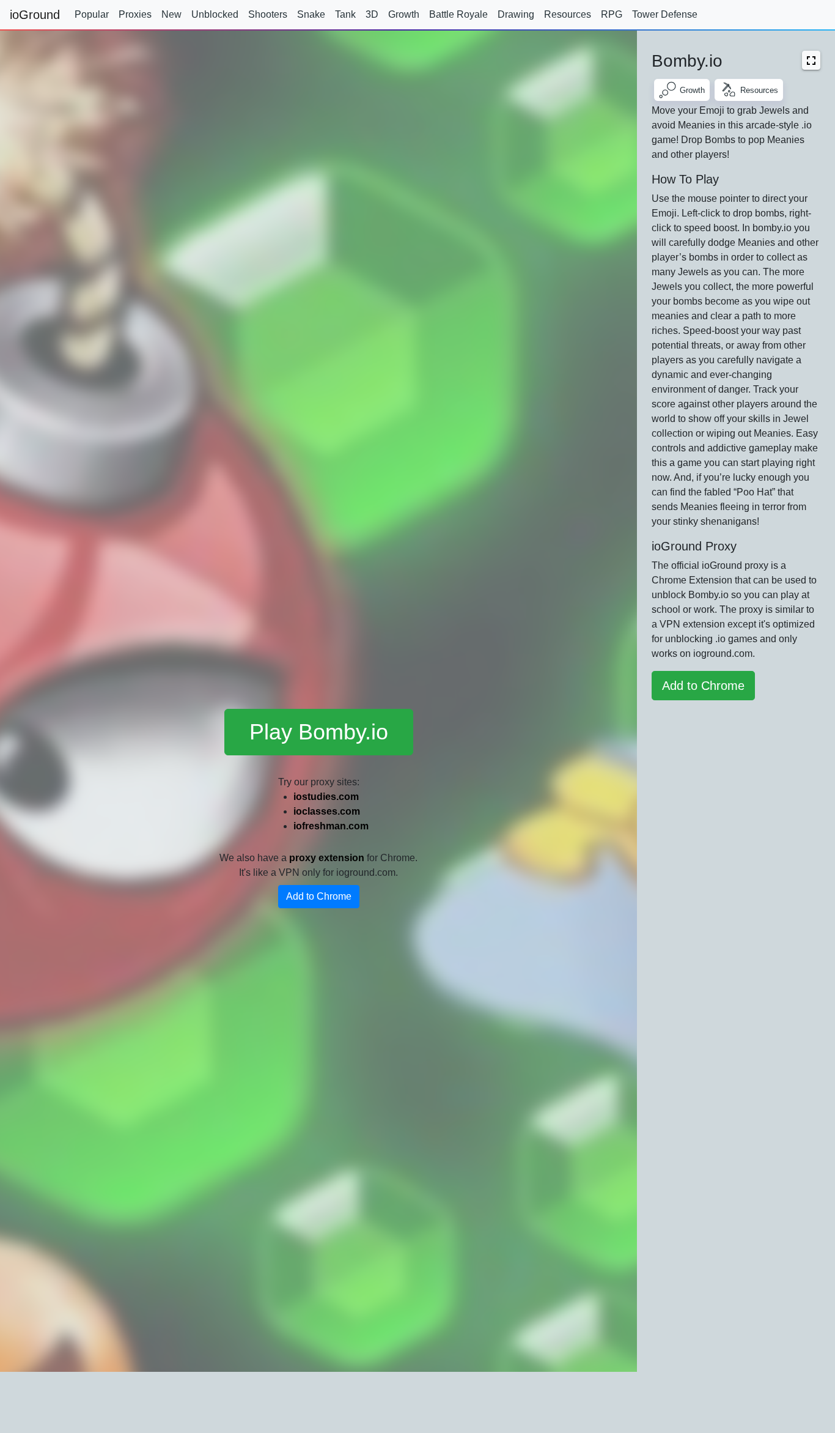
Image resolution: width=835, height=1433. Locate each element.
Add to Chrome (318, 896)
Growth (403, 14)
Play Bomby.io (318, 731)
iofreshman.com (331, 826)
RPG (611, 14)
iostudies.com (326, 796)
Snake (311, 14)
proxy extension (326, 858)
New (171, 14)
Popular (92, 14)
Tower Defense (664, 14)
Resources (567, 14)
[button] (811, 60)
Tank (345, 14)
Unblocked (214, 14)
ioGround (35, 14)
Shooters (267, 14)
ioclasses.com (326, 811)
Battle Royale (458, 14)
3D (372, 14)
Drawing (516, 14)
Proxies (135, 14)
